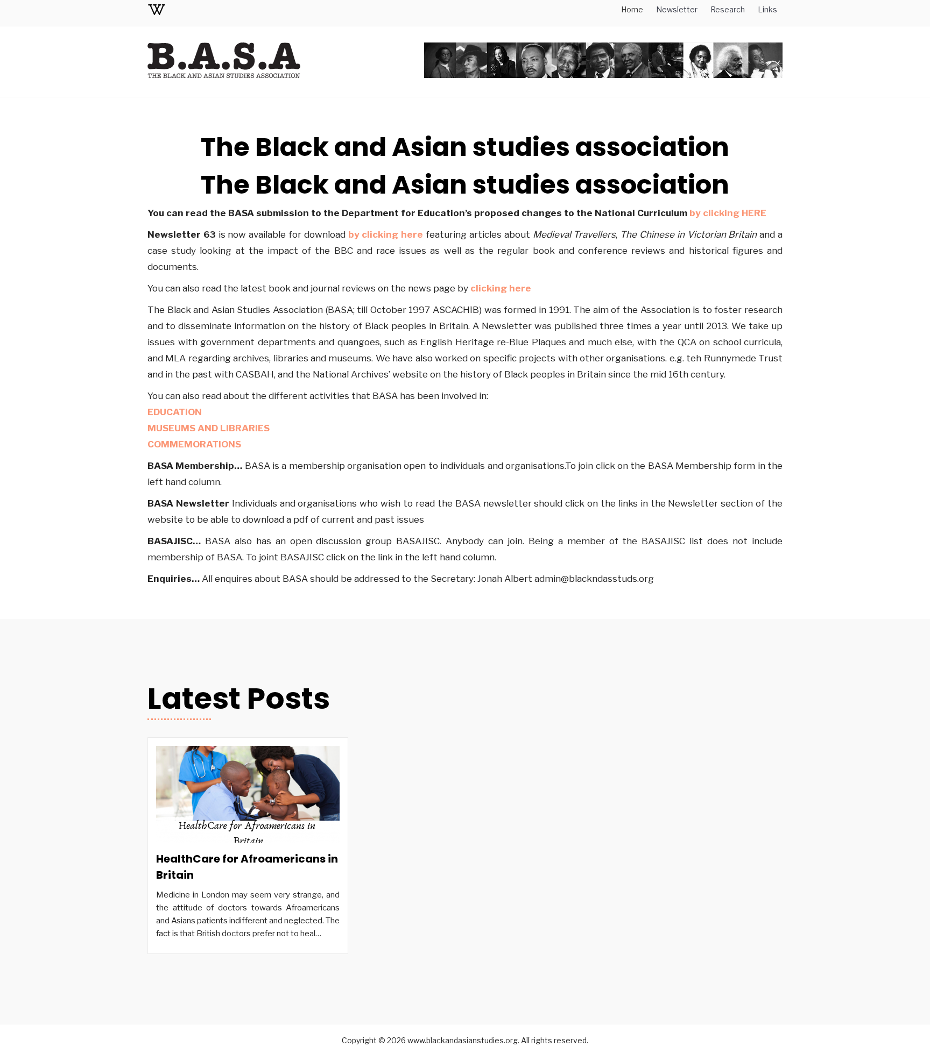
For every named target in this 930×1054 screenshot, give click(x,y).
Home (632, 9)
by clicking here (386, 234)
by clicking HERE (727, 213)
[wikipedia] (156, 11)
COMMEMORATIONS (195, 444)
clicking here (500, 288)
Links (767, 9)
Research (727, 9)
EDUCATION (175, 412)
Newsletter (677, 9)
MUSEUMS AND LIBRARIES (208, 428)
